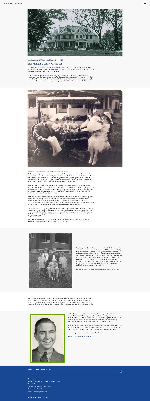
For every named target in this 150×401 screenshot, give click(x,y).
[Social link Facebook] (121, 371)
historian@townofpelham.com (37, 392)
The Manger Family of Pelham (45, 63)
